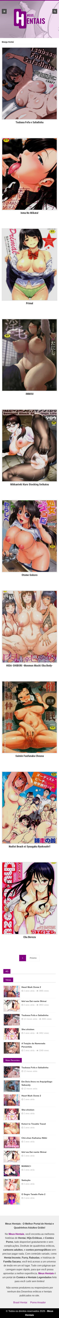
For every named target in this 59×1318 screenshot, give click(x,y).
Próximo (33, 958)
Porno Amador (38, 1302)
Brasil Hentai (20, 1302)
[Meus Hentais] (29, 27)
